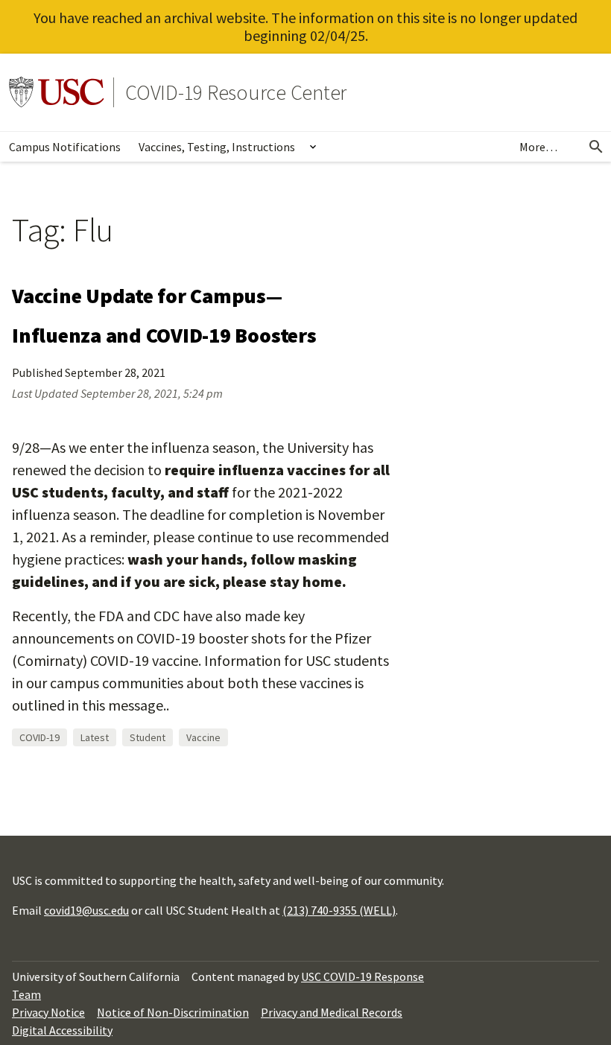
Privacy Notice (48, 1012)
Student (147, 737)
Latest (94, 737)
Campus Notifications (65, 146)
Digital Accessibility (62, 1030)
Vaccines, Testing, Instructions (217, 146)
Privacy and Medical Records (331, 1012)
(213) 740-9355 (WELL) (339, 910)
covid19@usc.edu (86, 910)
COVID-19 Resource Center (235, 92)
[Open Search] (596, 147)
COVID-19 (39, 737)
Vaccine (203, 737)
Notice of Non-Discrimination (173, 1012)
